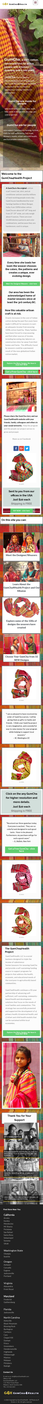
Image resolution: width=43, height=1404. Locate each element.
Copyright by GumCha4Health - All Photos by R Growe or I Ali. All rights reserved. (24, 1401)
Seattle (7, 1256)
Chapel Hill (8, 1337)
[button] (21, 284)
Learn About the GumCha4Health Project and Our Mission (22, 587)
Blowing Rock (9, 1326)
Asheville (8, 1321)
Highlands (8, 1352)
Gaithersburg (9, 1302)
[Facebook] (16, 448)
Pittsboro (8, 1363)
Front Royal (9, 1289)
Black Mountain (10, 1323)
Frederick (8, 1299)
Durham (7, 1340)
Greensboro (9, 1346)
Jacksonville (9, 1273)
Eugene (7, 1270)
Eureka (7, 1221)
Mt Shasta (8, 1226)
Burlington (8, 1329)
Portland (7, 1276)
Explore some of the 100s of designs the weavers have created (21, 624)
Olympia (7, 1254)
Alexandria (8, 1286)
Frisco (6, 1343)
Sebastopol (8, 1238)
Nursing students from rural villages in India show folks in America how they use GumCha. (20, 1153)
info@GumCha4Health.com (20, 1376)
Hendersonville (10, 1349)
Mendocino (8, 1224)
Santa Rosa (8, 1235)
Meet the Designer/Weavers (21, 555)
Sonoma (7, 1240)
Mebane (7, 1360)
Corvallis (7, 1267)
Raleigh (7, 1366)
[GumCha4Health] (14, 4)
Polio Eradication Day (12, 1137)
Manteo (7, 1357)
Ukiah (6, 1243)
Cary (6, 1335)
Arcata (6, 1218)
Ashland (7, 1265)
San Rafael (8, 1232)
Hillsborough (9, 1354)
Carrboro (7, 1332)
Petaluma (8, 1229)
